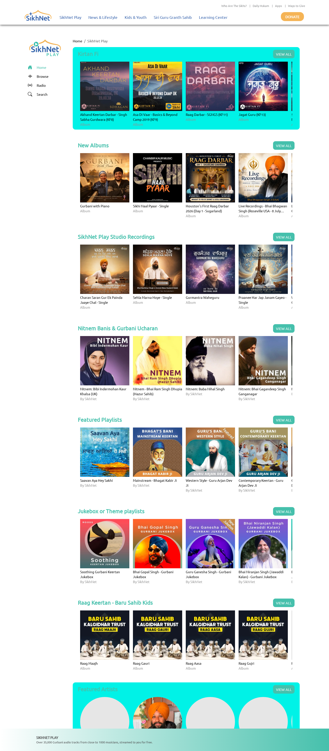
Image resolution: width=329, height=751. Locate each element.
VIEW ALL (284, 54)
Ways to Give (296, 6)
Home (77, 41)
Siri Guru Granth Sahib (173, 17)
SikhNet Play (70, 17)
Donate (292, 16)
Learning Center (213, 17)
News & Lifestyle (103, 17)
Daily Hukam (261, 6)
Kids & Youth (136, 17)
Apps (278, 6)
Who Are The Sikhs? (234, 6)
